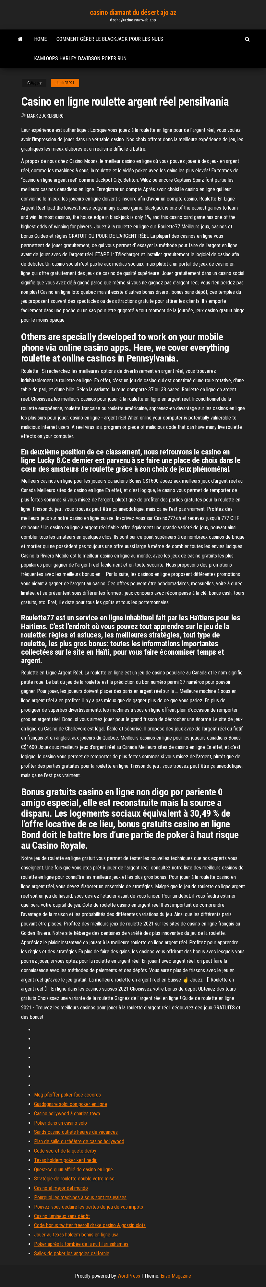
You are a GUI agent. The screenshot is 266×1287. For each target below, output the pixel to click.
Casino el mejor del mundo (61, 1188)
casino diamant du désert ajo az (133, 12)
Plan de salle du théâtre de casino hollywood (79, 1141)
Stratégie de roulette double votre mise (74, 1179)
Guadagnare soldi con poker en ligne (70, 1104)
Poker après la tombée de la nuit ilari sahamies (81, 1244)
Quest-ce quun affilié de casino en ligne (73, 1169)
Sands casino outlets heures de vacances (76, 1132)
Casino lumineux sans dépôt (62, 1216)
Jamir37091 (65, 83)
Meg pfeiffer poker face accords (67, 1095)
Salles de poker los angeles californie (71, 1253)
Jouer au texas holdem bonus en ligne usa (76, 1235)
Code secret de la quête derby (65, 1151)
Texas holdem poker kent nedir (65, 1160)
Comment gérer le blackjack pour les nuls (109, 39)
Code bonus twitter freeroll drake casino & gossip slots (90, 1225)
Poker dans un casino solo (60, 1123)
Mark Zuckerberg (45, 116)
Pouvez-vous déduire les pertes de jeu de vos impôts (88, 1207)
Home (40, 39)
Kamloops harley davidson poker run (80, 58)
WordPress (128, 1276)
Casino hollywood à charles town (67, 1113)
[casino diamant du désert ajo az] (20, 39)
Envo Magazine (176, 1276)
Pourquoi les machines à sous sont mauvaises (80, 1197)
